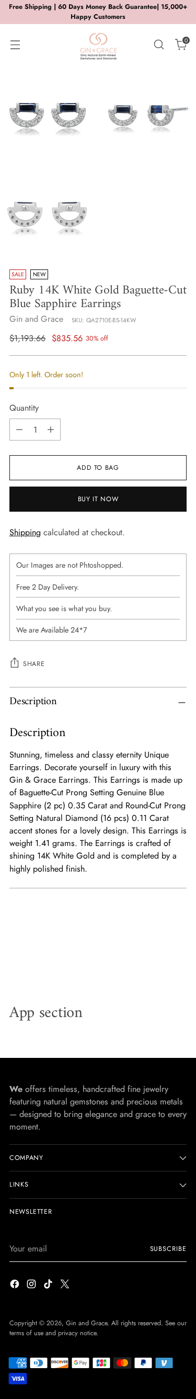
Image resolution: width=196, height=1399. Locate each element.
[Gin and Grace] (98, 44)
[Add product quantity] (50, 429)
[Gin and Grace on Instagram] (32, 1286)
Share (33, 664)
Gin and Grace (36, 319)
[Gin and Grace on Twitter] (66, 1286)
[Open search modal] (158, 44)
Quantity (24, 408)
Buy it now (98, 499)
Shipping (25, 532)
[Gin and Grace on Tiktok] (49, 1286)
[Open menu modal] (15, 44)
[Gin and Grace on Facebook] (15, 1286)
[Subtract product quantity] (19, 429)
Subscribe (168, 1249)
